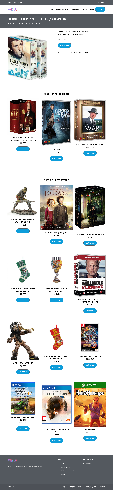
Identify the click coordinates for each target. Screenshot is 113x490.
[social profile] (21, 2)
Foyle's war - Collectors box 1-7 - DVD (90, 144)
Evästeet (79, 487)
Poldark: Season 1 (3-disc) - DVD (56, 232)
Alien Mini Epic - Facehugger (23, 363)
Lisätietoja (64, 45)
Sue (51, 9)
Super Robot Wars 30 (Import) (90, 356)
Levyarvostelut (62, 9)
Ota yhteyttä (71, 487)
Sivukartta (101, 487)
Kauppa (100, 9)
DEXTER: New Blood (56, 149)
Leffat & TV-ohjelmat (73, 32)
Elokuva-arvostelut (79, 9)
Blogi (92, 9)
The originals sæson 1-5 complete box (90, 234)
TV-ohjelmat (85, 32)
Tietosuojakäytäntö (90, 487)
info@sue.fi (101, 2)
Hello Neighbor (90, 429)
